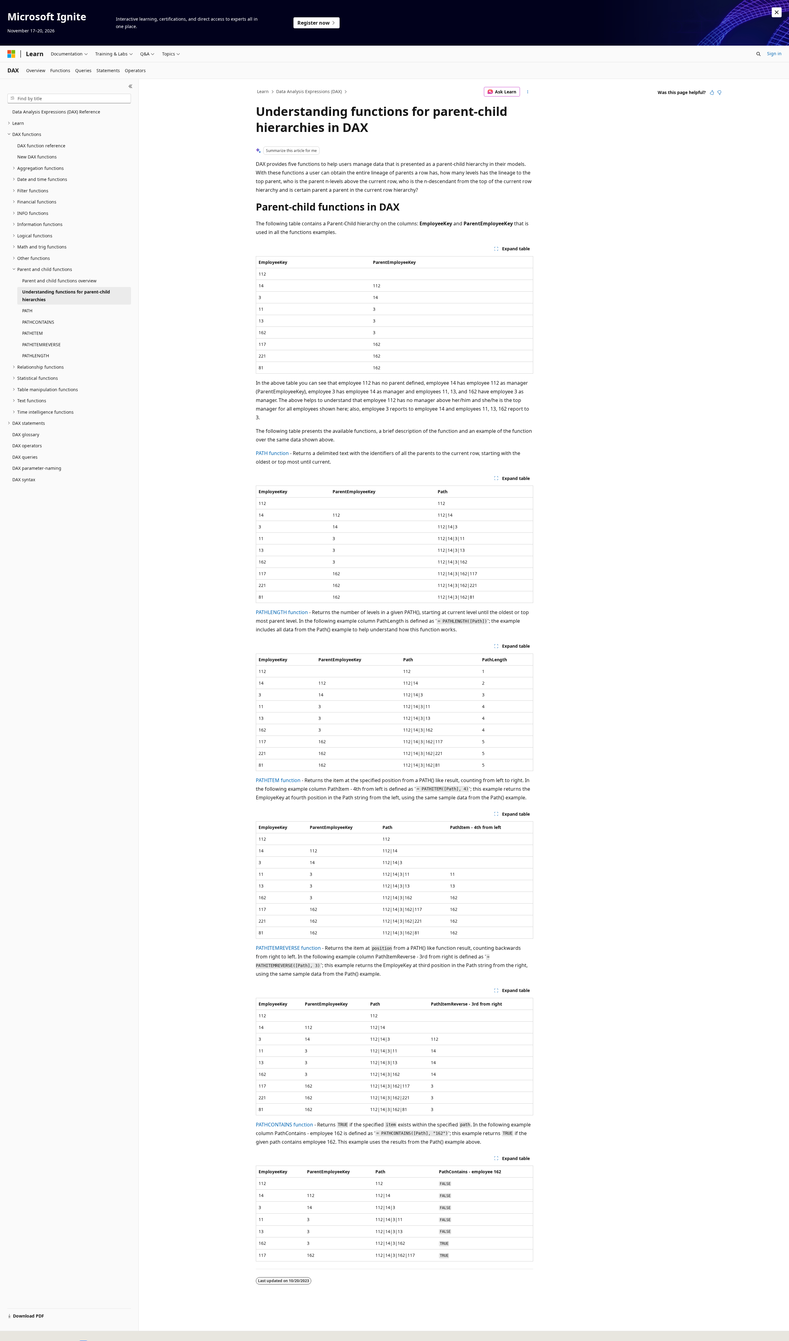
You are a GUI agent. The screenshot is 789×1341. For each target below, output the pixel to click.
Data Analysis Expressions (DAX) (309, 91)
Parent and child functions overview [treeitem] (59, 281)
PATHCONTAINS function (284, 1124)
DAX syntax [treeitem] (23, 479)
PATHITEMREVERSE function (288, 948)
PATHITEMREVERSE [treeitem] (41, 344)
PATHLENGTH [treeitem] (35, 356)
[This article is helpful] (712, 92)
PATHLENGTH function (282, 612)
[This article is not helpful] (719, 92)
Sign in (774, 53)
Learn (263, 91)
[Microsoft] (11, 54)
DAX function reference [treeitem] (41, 146)
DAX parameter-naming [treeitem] (36, 468)
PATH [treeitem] (27, 311)
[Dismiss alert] (777, 12)
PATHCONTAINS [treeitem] (38, 322)
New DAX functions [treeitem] (37, 157)
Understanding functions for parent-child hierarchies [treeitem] (66, 295)
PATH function (272, 453)
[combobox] (69, 99)
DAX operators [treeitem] (27, 446)
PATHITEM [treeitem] (32, 333)
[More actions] (527, 92)
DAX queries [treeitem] (25, 457)
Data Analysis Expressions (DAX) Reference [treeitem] (56, 112)
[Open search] (758, 53)
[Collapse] (130, 86)
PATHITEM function (278, 780)
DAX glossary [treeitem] (25, 434)
